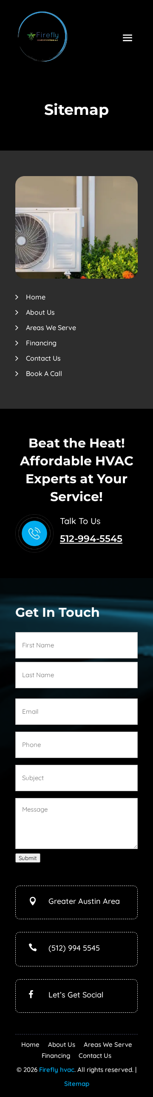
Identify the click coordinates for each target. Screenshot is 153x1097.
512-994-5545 (91, 538)
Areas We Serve (51, 327)
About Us (40, 312)
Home (35, 297)
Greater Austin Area (84, 901)
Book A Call (44, 373)
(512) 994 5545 (74, 948)
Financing (41, 343)
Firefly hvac (56, 1070)
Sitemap (76, 1084)
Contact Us (43, 358)
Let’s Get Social (75, 995)
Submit (28, 858)
